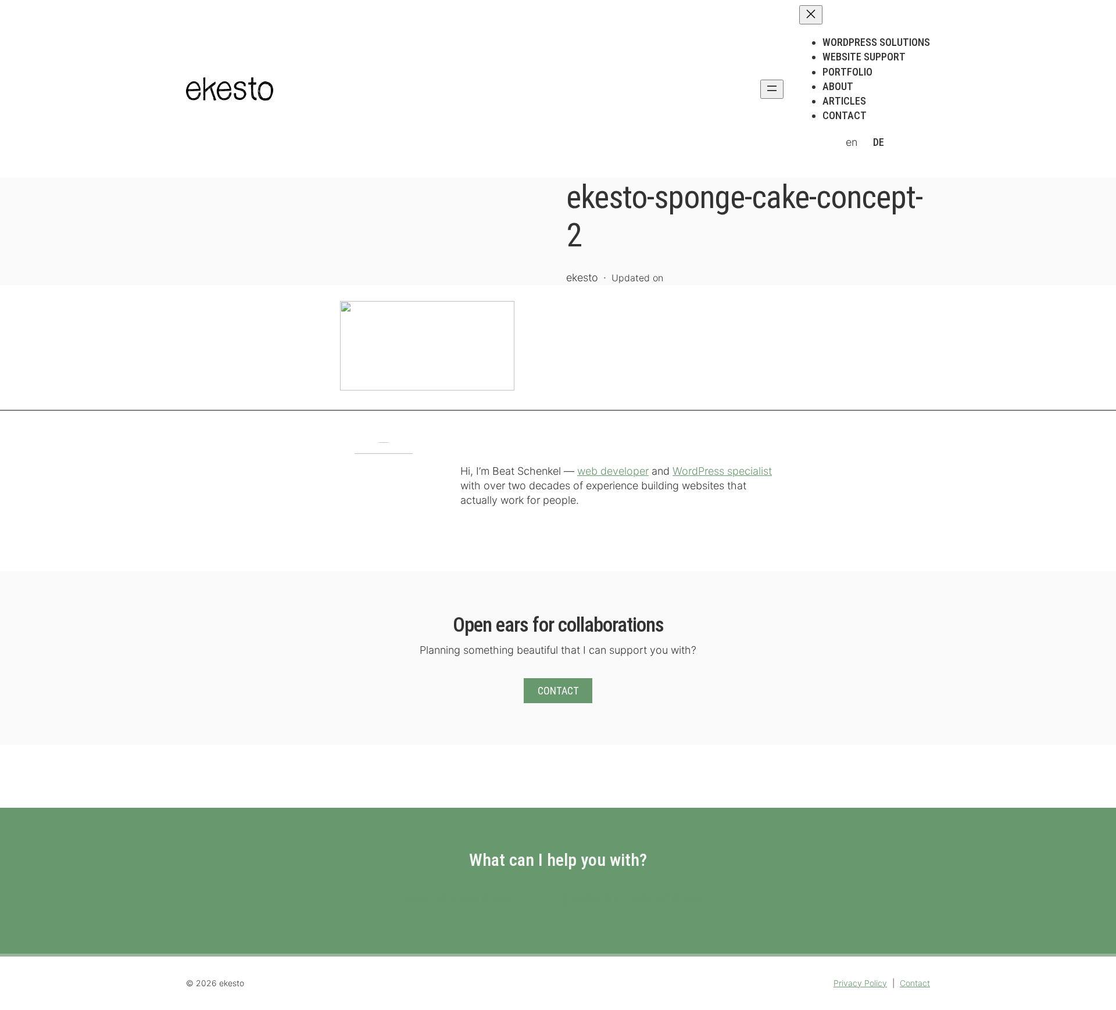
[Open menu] (772, 89)
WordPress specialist (722, 471)
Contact (558, 691)
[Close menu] (810, 14)
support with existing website (636, 899)
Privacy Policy (860, 983)
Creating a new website (462, 899)
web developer (613, 471)
